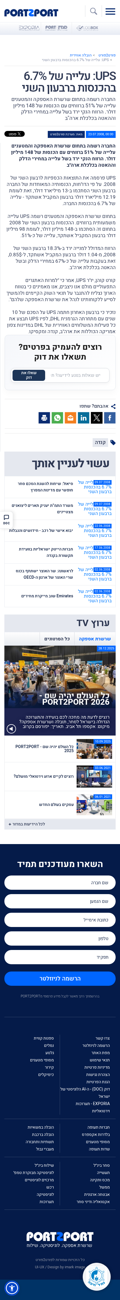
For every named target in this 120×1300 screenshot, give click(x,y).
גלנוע (49, 1053)
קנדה (100, 442)
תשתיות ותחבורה (40, 1142)
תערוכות (47, 1202)
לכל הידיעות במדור (29, 824)
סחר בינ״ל (101, 1165)
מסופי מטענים (42, 1060)
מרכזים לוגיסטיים (39, 1180)
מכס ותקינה (100, 1180)
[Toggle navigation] (112, 11)
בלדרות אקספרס (96, 1135)
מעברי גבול (45, 1149)
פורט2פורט (107, 55)
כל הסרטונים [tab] (57, 638)
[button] (12, 1288)
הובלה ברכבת (43, 1135)
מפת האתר (100, 1053)
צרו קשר (103, 1038)
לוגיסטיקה (45, 1194)
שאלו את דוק (29, 375)
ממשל (104, 1187)
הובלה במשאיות (41, 1127)
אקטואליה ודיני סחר (93, 1202)
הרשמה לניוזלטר (60, 978)
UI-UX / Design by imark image (60, 1267)
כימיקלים (46, 1075)
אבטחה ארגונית (97, 1194)
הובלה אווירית (81, 55)
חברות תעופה (98, 1127)
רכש (50, 1187)
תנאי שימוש (100, 1060)
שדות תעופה (99, 1149)
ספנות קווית (44, 1038)
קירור (49, 1067)
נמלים (49, 1046)
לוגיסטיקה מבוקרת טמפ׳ (33, 1173)
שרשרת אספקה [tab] (95, 638)
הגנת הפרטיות (98, 1082)
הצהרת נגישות (98, 1075)
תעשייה (103, 1173)
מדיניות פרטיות (97, 1067)
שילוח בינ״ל (44, 1165)
